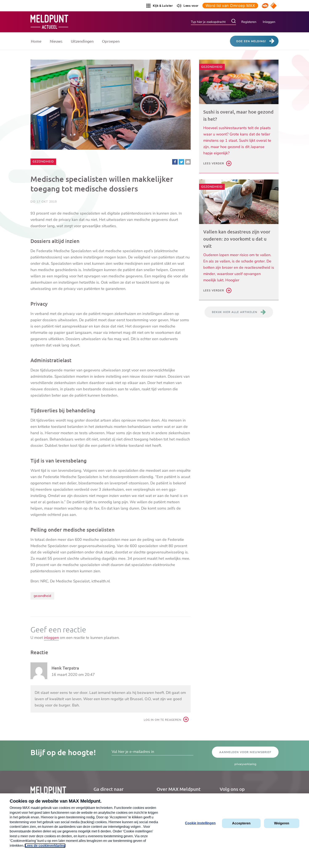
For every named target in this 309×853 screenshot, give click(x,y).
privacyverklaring (245, 764)
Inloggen (269, 22)
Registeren (248, 22)
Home (36, 41)
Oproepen (111, 41)
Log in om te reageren (162, 720)
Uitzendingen (82, 41)
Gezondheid (43, 161)
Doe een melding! (251, 41)
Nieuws (56, 41)
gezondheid (42, 596)
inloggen (51, 637)
